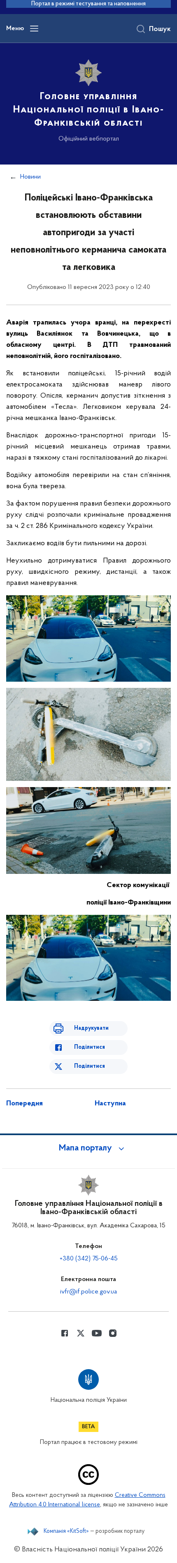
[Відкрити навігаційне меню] (34, 28)
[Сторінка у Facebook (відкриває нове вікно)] (65, 1333)
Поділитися (89, 1047)
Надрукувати (91, 1028)
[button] (88, 1148)
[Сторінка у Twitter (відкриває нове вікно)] (81, 1333)
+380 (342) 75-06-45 (89, 1258)
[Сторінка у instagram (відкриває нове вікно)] (113, 1333)
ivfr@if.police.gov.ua (88, 1292)
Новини (30, 177)
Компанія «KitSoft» (66, 1531)
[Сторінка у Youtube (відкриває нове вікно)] (97, 1333)
